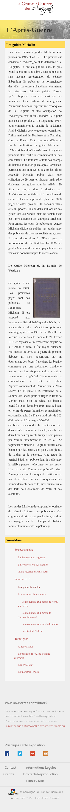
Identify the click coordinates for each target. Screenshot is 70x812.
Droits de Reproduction (40, 774)
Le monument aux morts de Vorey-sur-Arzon (38, 604)
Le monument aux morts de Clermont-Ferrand (34, 615)
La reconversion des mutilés (33, 564)
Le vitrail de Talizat (32, 631)
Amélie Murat (25, 646)
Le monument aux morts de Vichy (40, 624)
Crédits (8, 774)
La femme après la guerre (31, 557)
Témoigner (21, 638)
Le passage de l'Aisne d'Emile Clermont (32, 656)
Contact (10, 768)
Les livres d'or (25, 665)
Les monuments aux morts (32, 594)
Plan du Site (35, 781)
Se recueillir (22, 579)
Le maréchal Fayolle (28, 671)
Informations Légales (41, 768)
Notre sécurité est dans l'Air (33, 571)
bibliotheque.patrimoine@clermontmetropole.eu (35, 726)
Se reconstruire (24, 549)
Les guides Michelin (29, 587)
